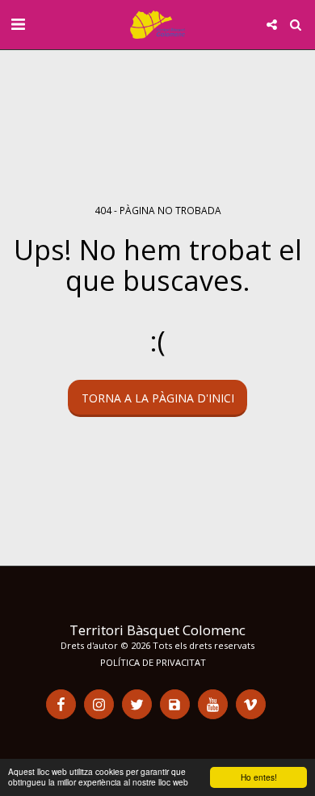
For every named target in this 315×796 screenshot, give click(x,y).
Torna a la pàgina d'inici (158, 398)
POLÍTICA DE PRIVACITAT (153, 662)
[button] (18, 23)
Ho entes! (259, 777)
